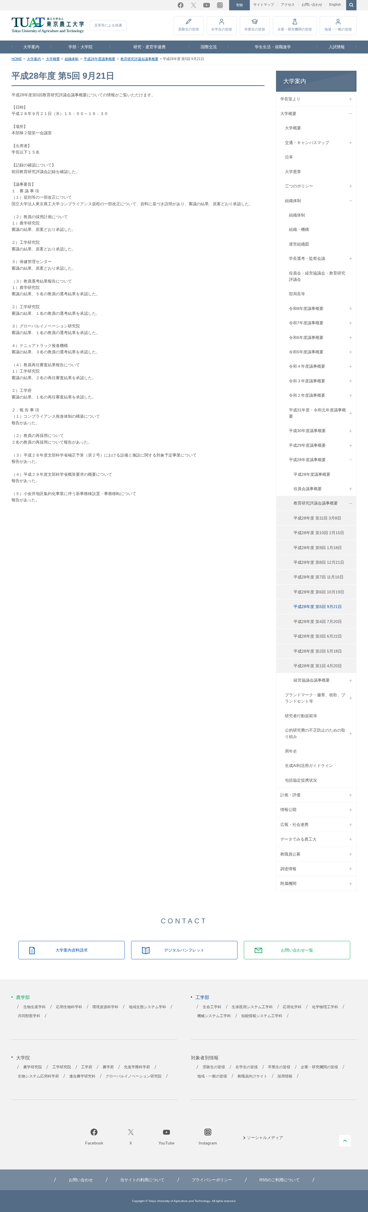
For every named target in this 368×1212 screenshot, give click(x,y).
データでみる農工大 (298, 839)
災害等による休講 (108, 25)
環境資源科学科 (105, 1007)
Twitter (193, 5)
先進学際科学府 (137, 1067)
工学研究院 (61, 1067)
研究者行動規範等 (301, 716)
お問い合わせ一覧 (297, 950)
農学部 (23, 997)
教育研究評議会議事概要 (139, 59)
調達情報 (288, 868)
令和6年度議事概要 (306, 337)
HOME (17, 59)
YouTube (206, 5)
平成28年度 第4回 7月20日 (318, 621)
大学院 (23, 1057)
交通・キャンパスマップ (307, 142)
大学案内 (31, 47)
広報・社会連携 (294, 824)
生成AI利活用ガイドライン (309, 765)
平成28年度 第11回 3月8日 (317, 518)
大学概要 (53, 59)
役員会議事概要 (308, 488)
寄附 (239, 5)
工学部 (202, 997)
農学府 (108, 1067)
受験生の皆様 (188, 29)
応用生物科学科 (69, 1007)
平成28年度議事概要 (99, 59)
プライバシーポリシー (212, 1180)
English (335, 5)
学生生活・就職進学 (273, 47)
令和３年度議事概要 (307, 381)
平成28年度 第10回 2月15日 (319, 532)
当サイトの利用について (142, 1180)
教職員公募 (290, 854)
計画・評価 (290, 795)
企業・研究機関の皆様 (294, 29)
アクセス (288, 5)
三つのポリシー (299, 186)
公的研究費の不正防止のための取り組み (315, 733)
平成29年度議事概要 (307, 445)
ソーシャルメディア (265, 1137)
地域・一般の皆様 (338, 29)
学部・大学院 (80, 47)
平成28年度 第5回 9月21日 (318, 606)
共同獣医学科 (29, 1016)
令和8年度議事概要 (306, 308)
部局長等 (297, 294)
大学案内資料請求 (71, 950)
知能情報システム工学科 (261, 1016)
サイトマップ (263, 5)
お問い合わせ (312, 5)
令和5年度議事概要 (306, 352)
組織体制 (71, 59)
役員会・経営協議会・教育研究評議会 (317, 276)
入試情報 (337, 47)
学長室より (290, 99)
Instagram (219, 5)
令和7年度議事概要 (306, 323)
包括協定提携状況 (301, 780)
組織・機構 (299, 229)
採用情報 (284, 1076)
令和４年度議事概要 (307, 366)
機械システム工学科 (214, 1016)
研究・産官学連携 (149, 47)
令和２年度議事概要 (307, 395)
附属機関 (288, 883)
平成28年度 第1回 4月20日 (318, 665)
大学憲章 (293, 171)
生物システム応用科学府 (38, 1076)
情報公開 (288, 809)
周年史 (291, 751)
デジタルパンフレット (184, 950)
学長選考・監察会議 (307, 258)
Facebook (180, 5)
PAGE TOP (345, 1140)
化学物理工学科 (325, 1007)
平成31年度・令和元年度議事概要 (317, 413)
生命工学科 (212, 1007)
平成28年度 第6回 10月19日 (319, 592)
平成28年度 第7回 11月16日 (319, 577)
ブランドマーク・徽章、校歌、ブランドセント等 (315, 698)
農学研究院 (32, 1067)
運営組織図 (299, 244)
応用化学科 (292, 1007)
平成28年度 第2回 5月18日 (318, 651)
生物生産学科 (34, 1007)
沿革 (289, 157)
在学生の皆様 (221, 29)
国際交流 (209, 47)
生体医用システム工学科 (252, 1007)
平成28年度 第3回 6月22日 (318, 636)
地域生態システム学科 (147, 1007)
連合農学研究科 (82, 1076)
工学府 (86, 1067)
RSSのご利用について (279, 1180)
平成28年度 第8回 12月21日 (319, 562)
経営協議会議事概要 (312, 680)
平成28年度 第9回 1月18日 (318, 547)
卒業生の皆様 (254, 29)
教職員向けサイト (252, 1076)
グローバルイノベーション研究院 (134, 1076)
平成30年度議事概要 (307, 430)
